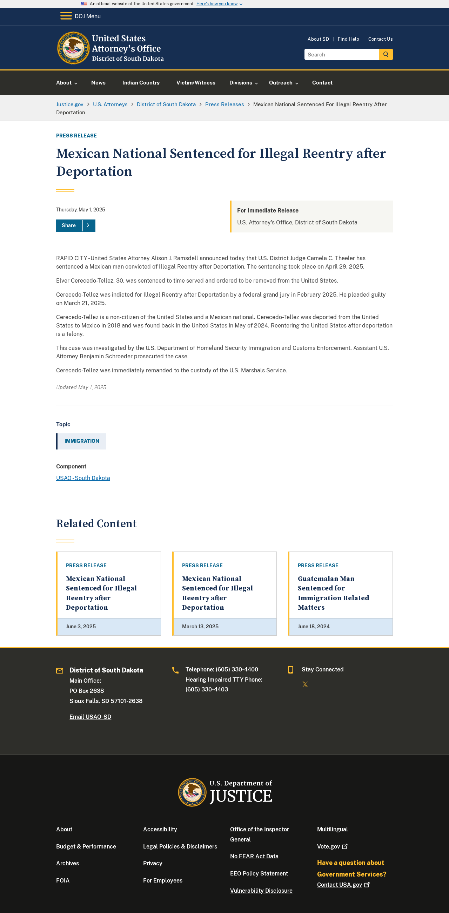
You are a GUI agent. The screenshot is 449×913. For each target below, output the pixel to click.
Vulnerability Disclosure (261, 890)
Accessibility (160, 829)
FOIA (63, 880)
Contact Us (380, 39)
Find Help (349, 39)
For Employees (162, 880)
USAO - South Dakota (83, 478)
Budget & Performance (86, 846)
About (64, 829)
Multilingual (332, 829)
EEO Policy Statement (259, 873)
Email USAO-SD (90, 717)
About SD (318, 39)
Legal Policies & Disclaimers (180, 846)
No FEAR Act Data (254, 856)
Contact (339, 884)
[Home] (113, 61)
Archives (67, 863)
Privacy (152, 863)
